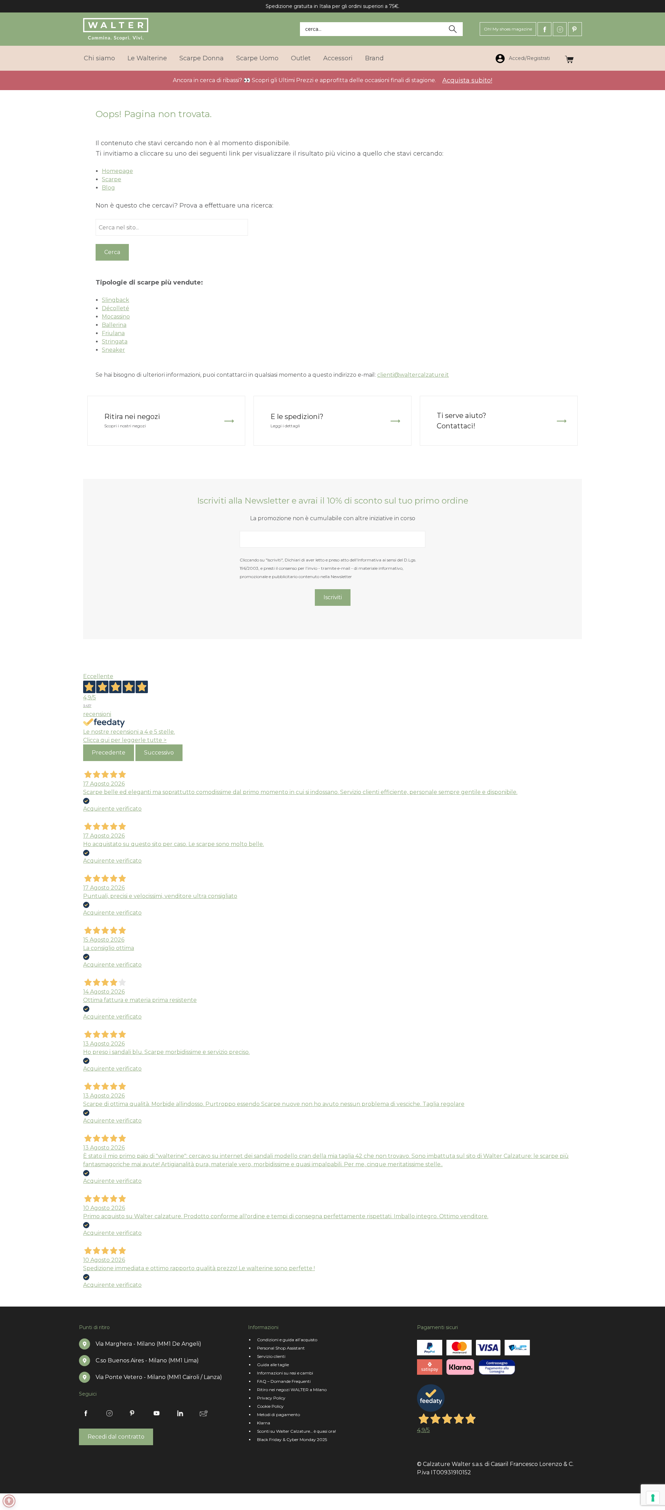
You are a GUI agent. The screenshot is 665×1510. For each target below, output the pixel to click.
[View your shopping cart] (569, 58)
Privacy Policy (271, 1397)
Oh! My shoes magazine (508, 29)
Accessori (338, 58)
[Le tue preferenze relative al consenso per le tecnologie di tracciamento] (652, 1497)
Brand (374, 58)
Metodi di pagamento (278, 1414)
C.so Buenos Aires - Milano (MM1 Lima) (147, 1360)
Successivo (159, 752)
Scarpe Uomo (257, 58)
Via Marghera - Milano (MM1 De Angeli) (148, 1344)
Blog (108, 187)
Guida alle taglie (273, 1364)
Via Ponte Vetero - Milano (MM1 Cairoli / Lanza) (159, 1377)
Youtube (156, 1413)
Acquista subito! (467, 80)
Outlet (301, 58)
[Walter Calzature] (116, 29)
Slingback (115, 300)
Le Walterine (147, 58)
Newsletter (204, 1413)
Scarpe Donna (201, 58)
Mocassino (116, 316)
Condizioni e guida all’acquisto (287, 1339)
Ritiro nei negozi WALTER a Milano (292, 1389)
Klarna (263, 1422)
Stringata (114, 341)
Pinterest (575, 29)
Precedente (108, 752)
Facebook (544, 29)
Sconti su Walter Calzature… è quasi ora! (296, 1431)
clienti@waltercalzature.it (413, 375)
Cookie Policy (270, 1406)
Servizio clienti (271, 1356)
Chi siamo (99, 58)
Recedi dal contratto (116, 1436)
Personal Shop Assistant (281, 1348)
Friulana (113, 333)
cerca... (313, 29)
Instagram (560, 29)
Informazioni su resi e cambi (285, 1373)
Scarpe (111, 179)
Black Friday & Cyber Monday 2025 (292, 1439)
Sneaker (113, 350)
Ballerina (114, 325)
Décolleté (115, 308)
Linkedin (180, 1413)
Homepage (117, 171)
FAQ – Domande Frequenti (284, 1381)
